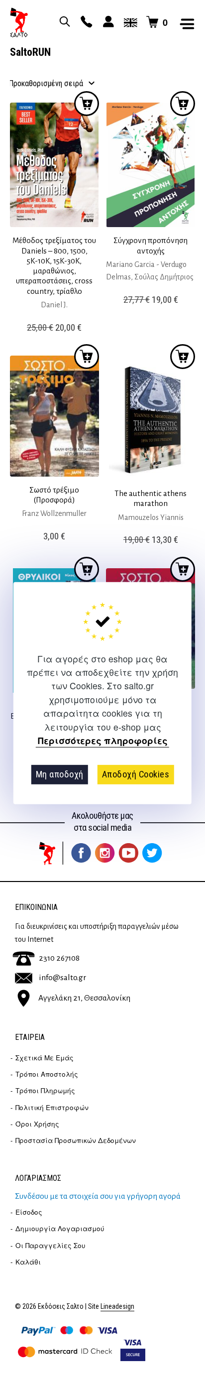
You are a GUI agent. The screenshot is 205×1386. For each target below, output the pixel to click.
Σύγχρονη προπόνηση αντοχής (150, 245)
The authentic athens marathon (150, 498)
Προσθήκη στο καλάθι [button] (86, 103)
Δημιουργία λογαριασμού (59, 1228)
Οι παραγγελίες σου (50, 1245)
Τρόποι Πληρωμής (45, 1090)
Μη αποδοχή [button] (60, 774)
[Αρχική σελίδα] (19, 22)
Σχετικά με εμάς (44, 1057)
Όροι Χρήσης (37, 1124)
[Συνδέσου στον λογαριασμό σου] (107, 22)
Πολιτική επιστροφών (52, 1107)
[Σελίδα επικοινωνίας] (85, 22)
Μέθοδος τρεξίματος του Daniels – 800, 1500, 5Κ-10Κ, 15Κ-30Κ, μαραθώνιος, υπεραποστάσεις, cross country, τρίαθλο (54, 265)
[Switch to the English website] (129, 22)
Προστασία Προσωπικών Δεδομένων (75, 1140)
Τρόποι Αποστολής (46, 1074)
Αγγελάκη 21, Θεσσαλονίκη (84, 998)
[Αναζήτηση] (63, 22)
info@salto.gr (62, 977)
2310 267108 (59, 958)
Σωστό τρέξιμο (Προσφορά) (54, 495)
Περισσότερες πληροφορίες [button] (103, 741)
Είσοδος (28, 1212)
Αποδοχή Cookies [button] (136, 774)
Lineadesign (117, 1306)
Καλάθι (28, 1261)
